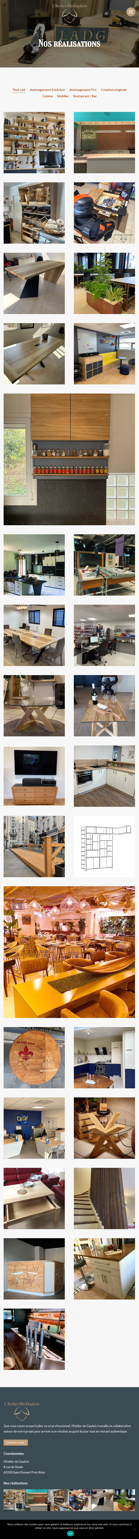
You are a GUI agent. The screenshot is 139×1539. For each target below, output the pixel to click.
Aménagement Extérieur (47, 90)
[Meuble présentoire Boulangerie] (59, 1500)
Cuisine (47, 96)
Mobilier (63, 96)
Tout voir (19, 90)
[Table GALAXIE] (80, 1500)
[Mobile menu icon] (130, 11)
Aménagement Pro (83, 90)
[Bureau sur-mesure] (102, 1500)
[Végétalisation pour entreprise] (124, 1500)
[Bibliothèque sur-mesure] (15, 1500)
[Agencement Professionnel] (36, 1500)
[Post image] (34, 142)
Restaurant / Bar (85, 96)
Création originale (114, 90)
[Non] (134, 1529)
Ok (70, 1533)
